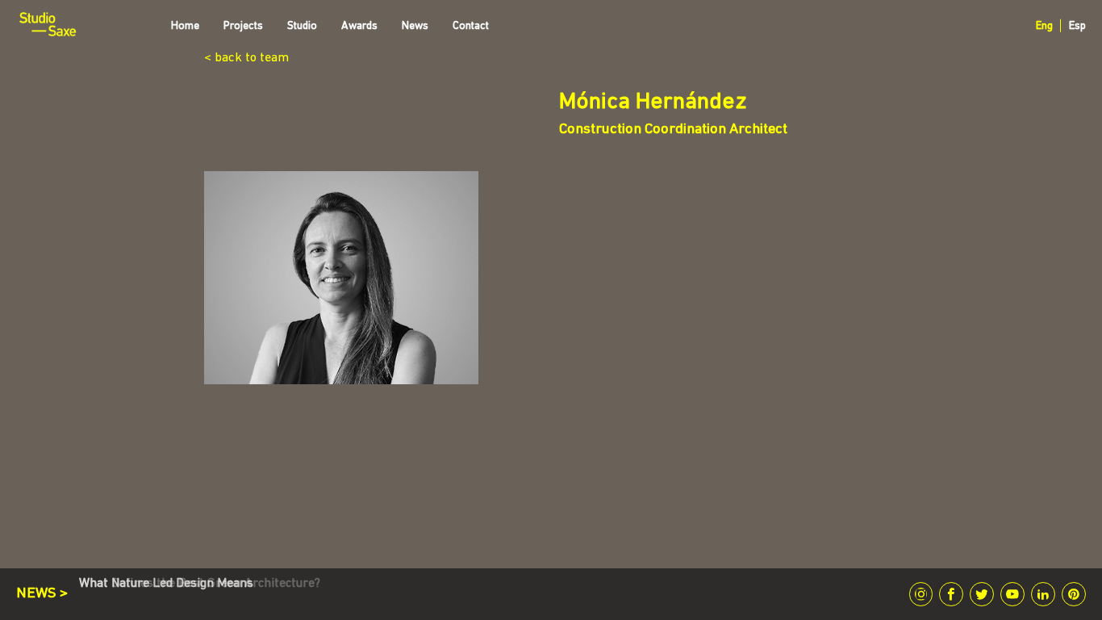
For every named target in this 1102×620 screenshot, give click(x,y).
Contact (471, 26)
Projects (243, 26)
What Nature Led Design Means (166, 583)
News (415, 26)
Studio (302, 26)
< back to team (246, 58)
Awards (359, 26)
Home (185, 26)
